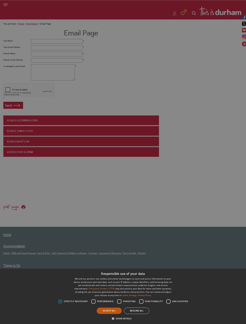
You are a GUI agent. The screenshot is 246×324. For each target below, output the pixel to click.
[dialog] (123, 296)
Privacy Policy (144, 295)
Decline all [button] (136, 310)
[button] (123, 318)
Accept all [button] (109, 310)
